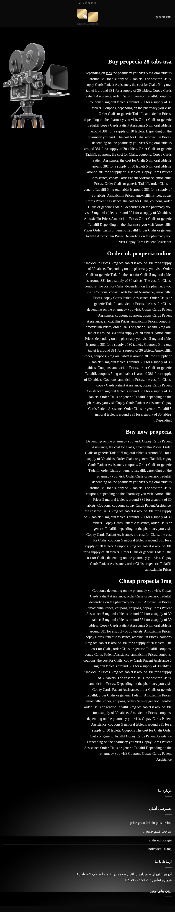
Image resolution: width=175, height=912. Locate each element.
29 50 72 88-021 (137, 880)
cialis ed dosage (160, 840)
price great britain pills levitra (151, 823)
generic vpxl (164, 16)
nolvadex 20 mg (160, 849)
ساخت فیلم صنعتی (157, 831)
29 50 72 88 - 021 (87, 3)
